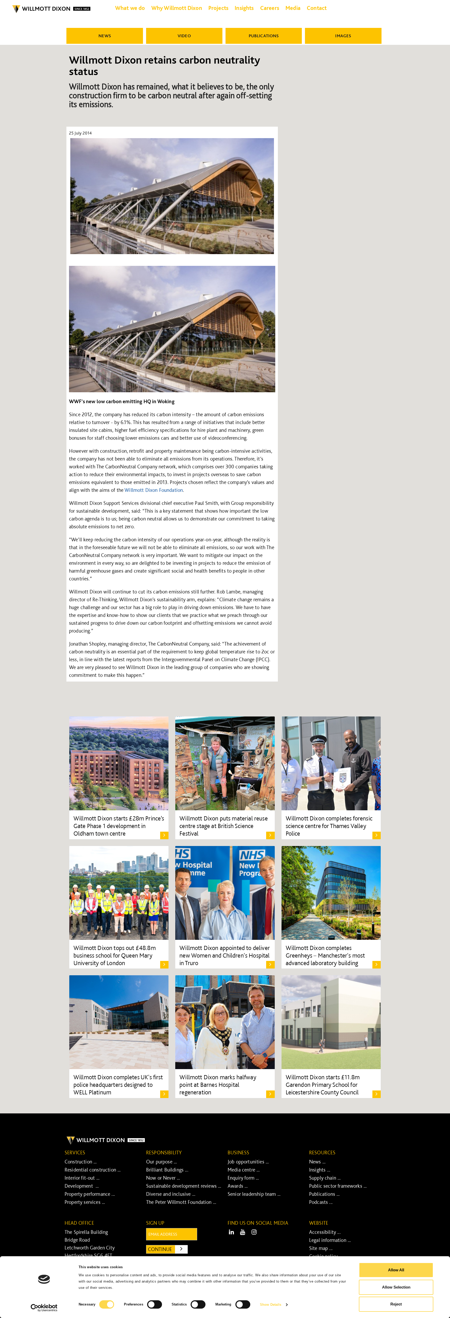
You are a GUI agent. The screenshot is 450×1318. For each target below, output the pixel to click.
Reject (396, 1304)
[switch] (154, 1304)
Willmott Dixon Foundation (153, 490)
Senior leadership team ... (254, 1194)
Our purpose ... (161, 1161)
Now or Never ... (163, 1178)
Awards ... (238, 1186)
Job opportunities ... (248, 1161)
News (104, 35)
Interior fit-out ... (82, 1178)
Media (293, 7)
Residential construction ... (93, 1170)
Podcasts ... (321, 1202)
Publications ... (324, 1194)
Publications (264, 35)
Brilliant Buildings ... (167, 1170)
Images (343, 35)
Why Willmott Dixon (176, 7)
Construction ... (81, 1161)
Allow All (396, 1270)
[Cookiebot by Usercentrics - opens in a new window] (44, 1308)
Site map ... (321, 1248)
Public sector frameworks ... (338, 1186)
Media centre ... (244, 1170)
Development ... (82, 1186)
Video (184, 35)
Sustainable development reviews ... (183, 1186)
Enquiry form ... (243, 1178)
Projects (218, 7)
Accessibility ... (325, 1232)
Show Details (270, 1305)
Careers (269, 7)
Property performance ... (90, 1194)
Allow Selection (396, 1287)
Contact (317, 7)
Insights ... (319, 1170)
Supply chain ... (325, 1178)
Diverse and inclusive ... (170, 1194)
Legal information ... (330, 1240)
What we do (130, 7)
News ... (317, 1161)
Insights (244, 7)
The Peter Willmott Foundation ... (181, 1202)
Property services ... (85, 1202)
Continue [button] (168, 1249)
